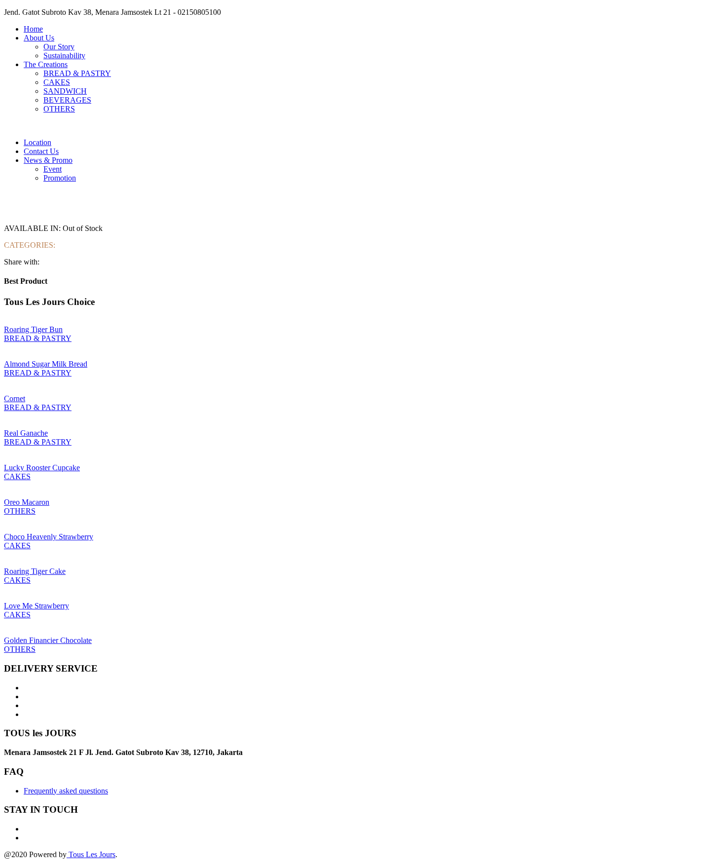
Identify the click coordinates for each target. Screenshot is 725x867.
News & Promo (48, 160)
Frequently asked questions (66, 791)
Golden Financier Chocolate (48, 640)
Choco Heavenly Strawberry (48, 536)
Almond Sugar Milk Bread (45, 364)
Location (37, 142)
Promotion (59, 178)
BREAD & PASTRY (77, 73)
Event (52, 169)
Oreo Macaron (26, 502)
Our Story (58, 46)
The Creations (46, 64)
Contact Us (41, 151)
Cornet (14, 398)
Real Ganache (26, 433)
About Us (39, 38)
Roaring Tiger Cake (35, 571)
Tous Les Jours (91, 854)
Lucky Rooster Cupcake (42, 467)
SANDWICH (65, 91)
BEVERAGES (67, 100)
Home (33, 29)
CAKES (56, 82)
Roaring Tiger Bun (33, 329)
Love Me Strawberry (36, 606)
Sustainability (64, 55)
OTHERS (59, 109)
